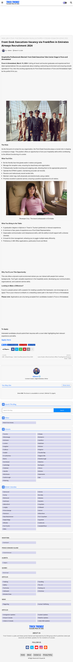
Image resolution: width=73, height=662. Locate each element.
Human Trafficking (43, 604)
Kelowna (40, 498)
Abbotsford (6, 504)
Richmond (6, 498)
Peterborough (42, 459)
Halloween (6, 591)
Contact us (37, 655)
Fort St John (6, 526)
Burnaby (40, 495)
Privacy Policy (47, 655)
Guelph (5, 452)
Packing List (41, 588)
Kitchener (6, 440)
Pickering (5, 480)
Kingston (40, 449)
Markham (41, 443)
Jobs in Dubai (23, 345)
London (5, 443)
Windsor (40, 446)
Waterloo (40, 462)
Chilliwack (41, 507)
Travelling (41, 582)
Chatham (5, 468)
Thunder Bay (41, 452)
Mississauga (6, 437)
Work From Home (8, 422)
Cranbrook (41, 523)
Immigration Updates (9, 615)
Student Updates (43, 615)
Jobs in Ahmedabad (13, 345)
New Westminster (8, 516)
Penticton (6, 513)
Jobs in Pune (10, 38)
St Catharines (7, 456)
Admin (35, 376)
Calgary (5, 562)
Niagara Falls (41, 456)
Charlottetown (7, 552)
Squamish (41, 520)
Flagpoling (6, 604)
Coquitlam (41, 504)
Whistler (5, 523)
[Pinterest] (24, 349)
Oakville (5, 471)
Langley (5, 507)
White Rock (41, 513)
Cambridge (6, 465)
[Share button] (32, 349)
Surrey (5, 495)
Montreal (5, 573)
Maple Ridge (6, 520)
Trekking (5, 582)
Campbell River (42, 526)
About (29, 655)
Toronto (5, 434)
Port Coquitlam (42, 516)
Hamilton (41, 440)
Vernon (40, 510)
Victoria (40, 492)
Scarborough (7, 477)
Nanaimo (40, 501)
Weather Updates (43, 618)
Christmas (41, 591)
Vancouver (6, 492)
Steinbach (6, 542)
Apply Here (6, 340)
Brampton (41, 437)
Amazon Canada (7, 618)
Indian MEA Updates (44, 621)
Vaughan (5, 446)
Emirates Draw (7, 594)
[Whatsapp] (20, 349)
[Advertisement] (36, 20)
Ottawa (40, 434)
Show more (66, 385)
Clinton (40, 468)
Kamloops (6, 501)
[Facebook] (13, 349)
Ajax (39, 477)
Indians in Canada (8, 621)
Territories (6, 588)
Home (3, 38)
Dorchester (6, 462)
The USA (40, 585)
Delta (4, 529)
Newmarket (41, 474)
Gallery (5, 585)
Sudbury (5, 449)
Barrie (5, 459)
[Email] (28, 349)
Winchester (6, 474)
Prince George (7, 510)
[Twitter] (16, 349)
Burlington (41, 465)
